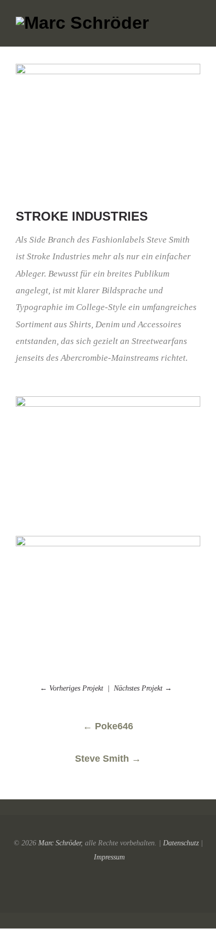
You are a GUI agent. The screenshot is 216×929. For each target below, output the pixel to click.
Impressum (109, 857)
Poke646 (108, 726)
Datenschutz (181, 843)
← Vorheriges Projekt (71, 688)
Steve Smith (108, 758)
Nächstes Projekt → (145, 688)
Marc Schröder (59, 843)
